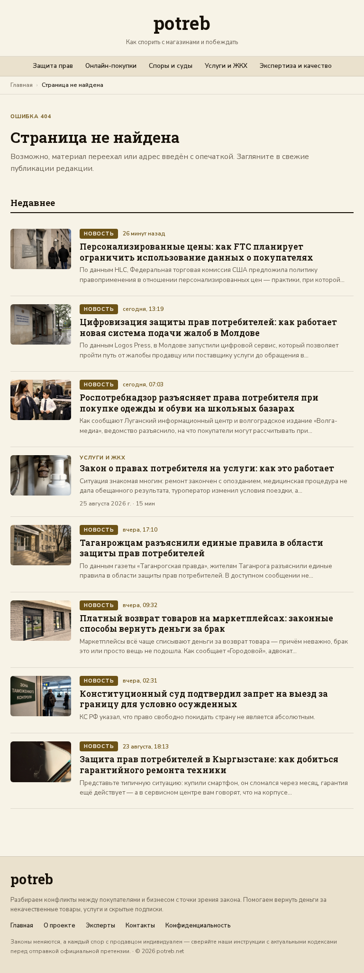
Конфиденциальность (198, 926)
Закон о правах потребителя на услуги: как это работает (207, 468)
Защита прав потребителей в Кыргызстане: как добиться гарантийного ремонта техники (209, 765)
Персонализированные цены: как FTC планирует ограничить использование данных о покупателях (196, 252)
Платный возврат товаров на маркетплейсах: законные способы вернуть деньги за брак (206, 624)
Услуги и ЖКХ (226, 66)
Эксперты (100, 926)
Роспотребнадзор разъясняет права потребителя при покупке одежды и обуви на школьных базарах (199, 403)
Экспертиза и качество (296, 66)
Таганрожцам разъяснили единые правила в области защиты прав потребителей (201, 548)
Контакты (140, 926)
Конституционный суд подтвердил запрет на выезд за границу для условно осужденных (204, 699)
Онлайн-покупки (110, 66)
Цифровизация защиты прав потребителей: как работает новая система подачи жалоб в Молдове (208, 327)
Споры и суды (170, 66)
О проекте (59, 926)
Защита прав (53, 66)
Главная (21, 85)
